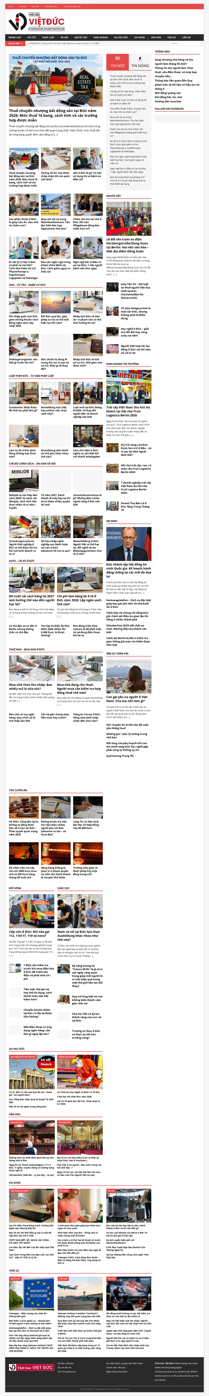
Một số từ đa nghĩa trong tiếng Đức (28, 1106)
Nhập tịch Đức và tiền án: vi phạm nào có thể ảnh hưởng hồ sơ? (87, 319)
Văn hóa (156, 37)
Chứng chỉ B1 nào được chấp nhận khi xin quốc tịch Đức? (55, 176)
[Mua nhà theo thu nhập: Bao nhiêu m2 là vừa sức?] (32, 679)
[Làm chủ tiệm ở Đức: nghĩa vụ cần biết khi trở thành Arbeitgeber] (88, 445)
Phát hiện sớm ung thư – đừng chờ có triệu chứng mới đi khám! (78, 1234)
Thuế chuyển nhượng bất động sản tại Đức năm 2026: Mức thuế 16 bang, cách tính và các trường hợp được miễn (53, 115)
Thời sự (14, 1270)
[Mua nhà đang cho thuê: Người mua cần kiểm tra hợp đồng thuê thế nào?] (80, 679)
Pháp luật (48, 37)
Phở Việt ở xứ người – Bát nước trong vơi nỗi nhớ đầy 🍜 (79, 1166)
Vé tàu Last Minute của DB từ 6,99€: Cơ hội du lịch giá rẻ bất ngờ (126, 1234)
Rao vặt (35, 6)
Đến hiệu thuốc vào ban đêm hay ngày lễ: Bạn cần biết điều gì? (79, 1251)
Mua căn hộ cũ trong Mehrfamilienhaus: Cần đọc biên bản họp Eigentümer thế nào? (55, 223)
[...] (10, 616)
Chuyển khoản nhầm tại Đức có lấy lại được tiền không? (38, 1013)
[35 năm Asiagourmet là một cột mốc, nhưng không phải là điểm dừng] (112, 313)
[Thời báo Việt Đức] (36, 21)
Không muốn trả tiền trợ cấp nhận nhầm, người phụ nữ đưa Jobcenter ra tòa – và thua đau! (54, 828)
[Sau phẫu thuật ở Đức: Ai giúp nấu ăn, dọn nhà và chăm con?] (24, 214)
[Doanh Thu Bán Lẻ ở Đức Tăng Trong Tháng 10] (112, 509)
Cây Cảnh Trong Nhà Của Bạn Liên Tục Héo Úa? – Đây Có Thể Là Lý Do (31, 1256)
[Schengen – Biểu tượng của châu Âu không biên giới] (31, 1308)
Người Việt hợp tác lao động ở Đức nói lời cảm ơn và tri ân (136, 349)
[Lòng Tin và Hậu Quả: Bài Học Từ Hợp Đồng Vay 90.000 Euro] (88, 816)
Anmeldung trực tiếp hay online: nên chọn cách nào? (54, 410)
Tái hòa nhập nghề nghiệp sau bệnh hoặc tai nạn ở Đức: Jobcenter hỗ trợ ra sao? (55, 545)
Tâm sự (171, 37)
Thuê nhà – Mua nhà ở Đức (27, 649)
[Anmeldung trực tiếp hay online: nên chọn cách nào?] (56, 402)
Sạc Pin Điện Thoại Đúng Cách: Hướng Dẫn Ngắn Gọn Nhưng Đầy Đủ (31, 1227)
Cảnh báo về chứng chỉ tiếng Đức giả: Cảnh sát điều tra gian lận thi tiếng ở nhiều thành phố (127, 616)
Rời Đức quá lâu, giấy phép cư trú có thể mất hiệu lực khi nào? (55, 319)
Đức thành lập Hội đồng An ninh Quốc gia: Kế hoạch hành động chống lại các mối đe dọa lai (128, 570)
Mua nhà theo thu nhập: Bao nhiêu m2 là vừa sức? (30, 687)
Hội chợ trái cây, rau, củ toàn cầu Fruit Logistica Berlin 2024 (136, 468)
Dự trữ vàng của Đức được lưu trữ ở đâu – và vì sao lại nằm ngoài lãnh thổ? (136, 450)
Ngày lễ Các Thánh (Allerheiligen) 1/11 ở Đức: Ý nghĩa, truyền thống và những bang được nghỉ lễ (31, 1167)
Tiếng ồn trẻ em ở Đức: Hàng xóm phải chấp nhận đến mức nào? (87, 717)
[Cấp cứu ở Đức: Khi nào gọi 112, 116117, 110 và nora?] (31, 926)
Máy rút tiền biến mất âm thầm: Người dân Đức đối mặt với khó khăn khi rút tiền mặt (128, 1323)
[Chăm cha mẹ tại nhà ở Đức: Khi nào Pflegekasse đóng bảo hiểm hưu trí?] (88, 214)
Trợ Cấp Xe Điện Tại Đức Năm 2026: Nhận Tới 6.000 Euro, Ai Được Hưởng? (55, 630)
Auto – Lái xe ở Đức (22, 561)
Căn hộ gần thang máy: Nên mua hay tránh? (55, 716)
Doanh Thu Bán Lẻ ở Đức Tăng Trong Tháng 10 (135, 506)
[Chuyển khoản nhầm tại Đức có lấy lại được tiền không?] (15, 1015)
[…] (56, 134)
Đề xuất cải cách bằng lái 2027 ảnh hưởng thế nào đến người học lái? (31, 600)
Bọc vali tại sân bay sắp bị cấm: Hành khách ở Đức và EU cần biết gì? (125, 1227)
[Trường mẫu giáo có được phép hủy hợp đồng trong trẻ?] (88, 862)
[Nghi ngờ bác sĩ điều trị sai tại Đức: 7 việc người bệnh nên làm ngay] (88, 257)
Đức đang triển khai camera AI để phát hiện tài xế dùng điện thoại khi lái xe (87, 630)
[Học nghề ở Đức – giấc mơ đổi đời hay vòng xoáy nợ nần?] (112, 334)
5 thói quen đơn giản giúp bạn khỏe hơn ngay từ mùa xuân (79, 1227)
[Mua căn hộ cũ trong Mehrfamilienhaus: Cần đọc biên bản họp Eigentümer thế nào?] (56, 214)
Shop (10, 6)
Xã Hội (64, 37)
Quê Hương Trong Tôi (120, 756)
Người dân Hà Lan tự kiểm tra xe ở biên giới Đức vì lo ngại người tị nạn (127, 1339)
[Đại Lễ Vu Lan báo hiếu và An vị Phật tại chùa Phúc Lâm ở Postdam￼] (80, 1152)
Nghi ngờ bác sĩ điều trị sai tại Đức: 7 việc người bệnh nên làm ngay (87, 265)
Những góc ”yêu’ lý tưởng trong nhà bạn (126, 735)
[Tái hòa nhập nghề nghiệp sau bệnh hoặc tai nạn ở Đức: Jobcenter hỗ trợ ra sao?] (56, 536)
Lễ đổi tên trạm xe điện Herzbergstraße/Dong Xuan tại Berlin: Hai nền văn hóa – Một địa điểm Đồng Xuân (127, 245)
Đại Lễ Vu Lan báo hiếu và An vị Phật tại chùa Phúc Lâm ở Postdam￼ (78, 1159)
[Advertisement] (56, 759)
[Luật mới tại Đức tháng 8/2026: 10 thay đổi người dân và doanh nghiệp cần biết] (88, 402)
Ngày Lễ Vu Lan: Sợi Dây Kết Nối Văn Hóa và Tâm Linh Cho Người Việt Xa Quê (78, 1173)
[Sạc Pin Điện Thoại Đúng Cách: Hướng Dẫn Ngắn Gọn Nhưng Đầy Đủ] (31, 1220)
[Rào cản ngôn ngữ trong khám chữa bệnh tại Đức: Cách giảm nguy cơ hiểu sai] (56, 257)
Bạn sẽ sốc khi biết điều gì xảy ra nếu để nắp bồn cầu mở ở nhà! (30, 1234)
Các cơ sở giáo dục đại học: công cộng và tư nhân (78, 1102)
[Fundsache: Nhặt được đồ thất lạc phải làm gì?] (24, 402)
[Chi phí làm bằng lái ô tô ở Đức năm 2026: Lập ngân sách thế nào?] (80, 590)
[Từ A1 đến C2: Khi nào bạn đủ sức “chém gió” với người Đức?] (32, 1087)
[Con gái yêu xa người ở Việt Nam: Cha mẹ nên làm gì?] (128, 691)
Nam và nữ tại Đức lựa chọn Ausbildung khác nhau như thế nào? (79, 936)
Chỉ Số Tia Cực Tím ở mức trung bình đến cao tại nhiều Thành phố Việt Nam (79, 1339)
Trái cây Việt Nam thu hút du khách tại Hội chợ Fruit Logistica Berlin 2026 (128, 411)
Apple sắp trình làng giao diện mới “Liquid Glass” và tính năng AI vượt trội (128, 1332)
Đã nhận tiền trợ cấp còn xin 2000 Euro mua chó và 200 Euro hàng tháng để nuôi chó (23, 872)
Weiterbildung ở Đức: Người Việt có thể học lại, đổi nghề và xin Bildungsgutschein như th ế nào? (87, 547)
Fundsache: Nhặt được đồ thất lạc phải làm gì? (23, 409)
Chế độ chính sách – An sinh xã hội (32, 463)
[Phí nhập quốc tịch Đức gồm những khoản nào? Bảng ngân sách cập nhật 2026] (24, 311)
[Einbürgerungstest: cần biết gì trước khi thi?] (24, 354)
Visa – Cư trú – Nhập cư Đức (27, 285)
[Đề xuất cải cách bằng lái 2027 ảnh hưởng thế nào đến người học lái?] (32, 590)
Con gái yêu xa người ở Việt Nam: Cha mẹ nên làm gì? (127, 699)
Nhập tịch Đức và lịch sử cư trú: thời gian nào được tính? (87, 362)
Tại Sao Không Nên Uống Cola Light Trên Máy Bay (127, 1256)
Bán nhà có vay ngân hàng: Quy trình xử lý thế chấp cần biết (22, 717)
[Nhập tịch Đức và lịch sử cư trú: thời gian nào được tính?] (88, 354)
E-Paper (22, 6)
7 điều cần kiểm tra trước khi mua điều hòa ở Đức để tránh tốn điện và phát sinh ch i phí (39, 971)
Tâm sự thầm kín (117, 653)
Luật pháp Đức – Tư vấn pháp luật (31, 376)
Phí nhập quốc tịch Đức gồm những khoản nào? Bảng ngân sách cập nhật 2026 (23, 321)
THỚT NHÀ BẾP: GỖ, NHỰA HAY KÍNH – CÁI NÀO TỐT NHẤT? (29, 1241)
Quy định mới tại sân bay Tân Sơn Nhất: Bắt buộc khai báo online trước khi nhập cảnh (79, 1323)
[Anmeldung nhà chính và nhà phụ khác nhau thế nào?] (56, 445)
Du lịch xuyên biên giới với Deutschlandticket (120, 1241)
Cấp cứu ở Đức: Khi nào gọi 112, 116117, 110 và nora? (29, 934)
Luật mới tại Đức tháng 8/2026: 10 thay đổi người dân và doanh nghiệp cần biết (87, 412)
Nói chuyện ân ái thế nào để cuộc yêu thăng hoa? (127, 726)
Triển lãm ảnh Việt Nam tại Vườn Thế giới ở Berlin (80, 1332)
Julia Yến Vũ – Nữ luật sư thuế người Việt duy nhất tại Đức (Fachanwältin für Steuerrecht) (135, 290)
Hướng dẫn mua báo (168, 101)
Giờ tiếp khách (51, 6)
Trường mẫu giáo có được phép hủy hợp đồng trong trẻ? (85, 871)
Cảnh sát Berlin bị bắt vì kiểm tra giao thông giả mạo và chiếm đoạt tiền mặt (128, 641)
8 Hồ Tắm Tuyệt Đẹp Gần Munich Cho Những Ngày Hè (125, 1248)
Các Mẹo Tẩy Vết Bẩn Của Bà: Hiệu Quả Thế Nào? (31, 1248)
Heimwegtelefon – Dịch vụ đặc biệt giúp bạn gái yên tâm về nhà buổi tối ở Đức (128, 603)
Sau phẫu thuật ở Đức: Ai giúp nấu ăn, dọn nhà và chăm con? (23, 222)
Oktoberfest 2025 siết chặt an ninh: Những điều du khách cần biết (126, 629)
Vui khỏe (139, 37)
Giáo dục (64, 888)
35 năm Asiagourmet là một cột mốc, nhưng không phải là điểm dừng (136, 313)
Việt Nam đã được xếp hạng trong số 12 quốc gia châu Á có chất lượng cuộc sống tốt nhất (79, 1348)
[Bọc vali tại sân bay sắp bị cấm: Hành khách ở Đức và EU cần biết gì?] (128, 1220)
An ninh (111, 521)
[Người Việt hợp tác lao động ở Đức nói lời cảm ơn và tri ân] (112, 351)
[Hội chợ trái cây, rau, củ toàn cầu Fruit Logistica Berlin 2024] (112, 471)
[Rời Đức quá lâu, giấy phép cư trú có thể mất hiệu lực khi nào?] (56, 311)
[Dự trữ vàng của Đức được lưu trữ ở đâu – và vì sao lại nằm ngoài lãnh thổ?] (112, 450)
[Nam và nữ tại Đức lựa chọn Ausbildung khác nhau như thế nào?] (80, 926)
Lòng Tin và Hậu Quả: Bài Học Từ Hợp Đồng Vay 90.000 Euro (86, 825)
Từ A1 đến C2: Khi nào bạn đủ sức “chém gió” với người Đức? (30, 1093)
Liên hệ (186, 37)
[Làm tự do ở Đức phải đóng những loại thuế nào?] (24, 445)
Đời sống (15, 888)
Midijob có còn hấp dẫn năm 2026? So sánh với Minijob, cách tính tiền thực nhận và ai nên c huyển (23, 501)
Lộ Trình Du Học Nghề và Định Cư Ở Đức (78, 1092)
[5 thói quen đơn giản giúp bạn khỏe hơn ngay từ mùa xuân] (80, 1220)
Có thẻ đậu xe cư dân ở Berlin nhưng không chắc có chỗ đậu (23, 629)
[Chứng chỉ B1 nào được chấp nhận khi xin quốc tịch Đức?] (56, 168)
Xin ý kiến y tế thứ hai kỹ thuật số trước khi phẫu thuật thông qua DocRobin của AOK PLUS (79, 1243)
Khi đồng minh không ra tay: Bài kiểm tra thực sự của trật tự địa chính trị (128, 1315)
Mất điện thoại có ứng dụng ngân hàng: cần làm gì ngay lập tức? (38, 1030)
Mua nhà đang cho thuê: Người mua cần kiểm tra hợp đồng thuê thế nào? (79, 689)
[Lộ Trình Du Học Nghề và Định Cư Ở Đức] (80, 1087)
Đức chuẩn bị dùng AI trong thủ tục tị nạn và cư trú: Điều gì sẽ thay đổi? (55, 364)
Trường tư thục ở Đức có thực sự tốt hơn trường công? (86, 1034)
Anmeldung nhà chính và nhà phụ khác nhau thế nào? (55, 453)
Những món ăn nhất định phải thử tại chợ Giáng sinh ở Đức (31, 1159)
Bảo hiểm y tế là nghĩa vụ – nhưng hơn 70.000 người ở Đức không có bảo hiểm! (30, 1322)
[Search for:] (184, 43)
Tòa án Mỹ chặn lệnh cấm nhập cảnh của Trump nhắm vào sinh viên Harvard (127, 1347)
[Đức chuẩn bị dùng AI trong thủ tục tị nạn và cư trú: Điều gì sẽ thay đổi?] (56, 354)
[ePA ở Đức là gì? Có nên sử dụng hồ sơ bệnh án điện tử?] (88, 168)
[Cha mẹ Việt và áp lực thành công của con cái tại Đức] (64, 1019)
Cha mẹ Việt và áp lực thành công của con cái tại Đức (86, 1017)
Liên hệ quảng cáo (72, 6)
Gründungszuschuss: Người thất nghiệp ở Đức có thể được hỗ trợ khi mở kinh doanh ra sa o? (23, 547)
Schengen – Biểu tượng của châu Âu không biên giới (28, 1315)
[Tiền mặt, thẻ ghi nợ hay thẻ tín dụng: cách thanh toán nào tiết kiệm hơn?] (15, 994)
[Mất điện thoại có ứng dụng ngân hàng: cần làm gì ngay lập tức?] (15, 1032)
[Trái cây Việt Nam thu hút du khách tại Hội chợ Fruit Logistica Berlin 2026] (128, 402)
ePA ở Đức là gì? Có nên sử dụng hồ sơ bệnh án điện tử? (87, 176)
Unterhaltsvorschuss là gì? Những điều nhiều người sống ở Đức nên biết (87, 499)
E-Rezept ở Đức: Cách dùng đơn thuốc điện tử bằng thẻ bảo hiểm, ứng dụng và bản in (79, 1260)
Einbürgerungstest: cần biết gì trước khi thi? (23, 361)
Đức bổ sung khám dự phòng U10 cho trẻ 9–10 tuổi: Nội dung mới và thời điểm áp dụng (128, 180)
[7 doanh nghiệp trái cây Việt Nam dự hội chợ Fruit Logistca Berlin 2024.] (112, 488)
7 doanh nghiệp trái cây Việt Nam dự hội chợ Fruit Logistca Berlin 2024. (136, 487)
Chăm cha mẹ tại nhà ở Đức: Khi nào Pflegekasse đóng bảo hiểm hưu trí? (87, 223)
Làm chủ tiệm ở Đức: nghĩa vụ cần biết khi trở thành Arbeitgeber (86, 453)
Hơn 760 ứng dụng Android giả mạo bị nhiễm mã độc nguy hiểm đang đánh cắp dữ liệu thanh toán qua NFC (30, 1338)
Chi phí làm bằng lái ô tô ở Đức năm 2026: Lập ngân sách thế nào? (79, 600)
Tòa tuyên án (18, 790)
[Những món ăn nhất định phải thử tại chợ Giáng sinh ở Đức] (32, 1152)
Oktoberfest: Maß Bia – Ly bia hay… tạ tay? (31, 1175)
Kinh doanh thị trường (122, 364)
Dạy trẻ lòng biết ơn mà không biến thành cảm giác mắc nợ (87, 1000)
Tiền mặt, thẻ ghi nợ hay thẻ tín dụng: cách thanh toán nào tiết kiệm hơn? (38, 994)
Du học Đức (121, 37)
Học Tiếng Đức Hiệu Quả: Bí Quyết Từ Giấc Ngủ (31, 1101)
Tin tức (31, 37)
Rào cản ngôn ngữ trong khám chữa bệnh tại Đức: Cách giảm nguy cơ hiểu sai (56, 266)
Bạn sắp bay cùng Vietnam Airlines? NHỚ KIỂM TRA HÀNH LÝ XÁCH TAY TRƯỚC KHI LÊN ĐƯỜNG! (31, 1348)
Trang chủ (14, 37)
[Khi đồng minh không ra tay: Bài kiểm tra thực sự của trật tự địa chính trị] (128, 1308)
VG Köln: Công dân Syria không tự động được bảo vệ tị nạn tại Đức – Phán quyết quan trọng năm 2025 (23, 828)
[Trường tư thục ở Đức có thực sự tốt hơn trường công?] (64, 1036)
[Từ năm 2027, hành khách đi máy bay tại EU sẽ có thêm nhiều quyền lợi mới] (56, 490)
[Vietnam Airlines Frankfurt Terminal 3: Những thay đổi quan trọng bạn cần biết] (80, 1308)
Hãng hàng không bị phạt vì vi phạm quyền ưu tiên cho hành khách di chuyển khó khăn (56, 872)
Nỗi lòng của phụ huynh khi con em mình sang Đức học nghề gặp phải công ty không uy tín (127, 746)
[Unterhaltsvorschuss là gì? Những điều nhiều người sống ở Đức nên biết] (88, 490)
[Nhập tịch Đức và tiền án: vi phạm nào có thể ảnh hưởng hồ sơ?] (88, 311)
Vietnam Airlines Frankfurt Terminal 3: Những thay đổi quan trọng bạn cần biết (79, 1315)
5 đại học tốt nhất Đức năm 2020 (74, 1096)
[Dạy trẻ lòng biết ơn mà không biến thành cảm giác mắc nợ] (64, 1002)
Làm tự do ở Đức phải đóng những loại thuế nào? (22, 453)
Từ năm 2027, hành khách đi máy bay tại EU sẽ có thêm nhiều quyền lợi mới (55, 499)
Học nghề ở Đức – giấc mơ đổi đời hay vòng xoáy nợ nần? (135, 332)
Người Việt (81, 37)
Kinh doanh (101, 37)
